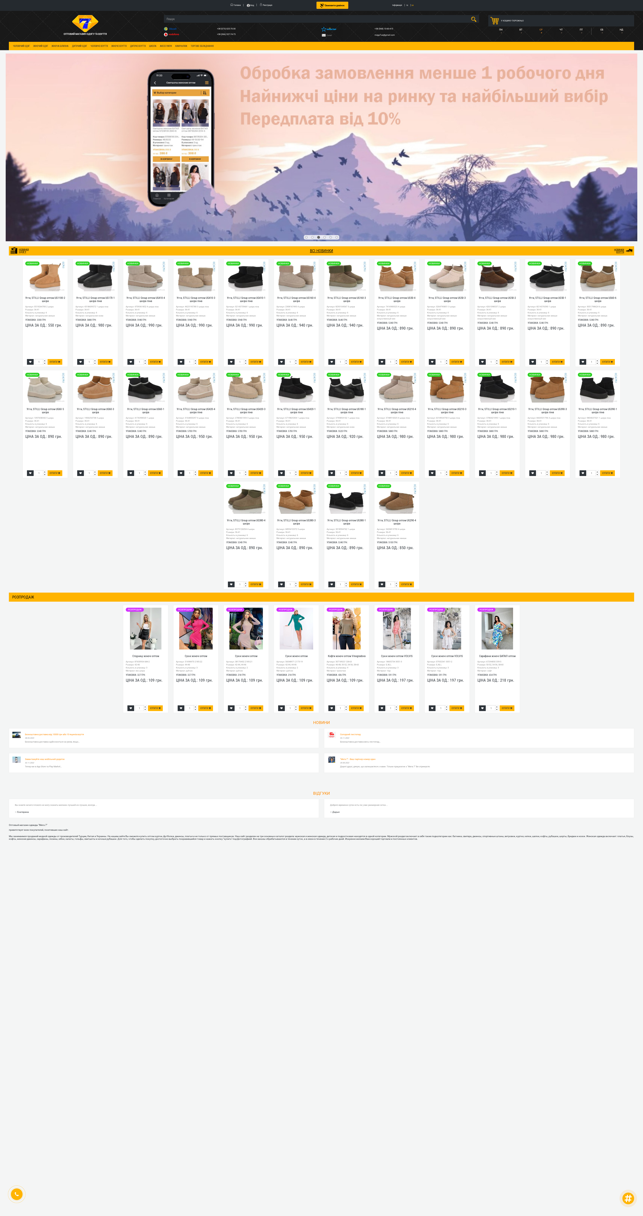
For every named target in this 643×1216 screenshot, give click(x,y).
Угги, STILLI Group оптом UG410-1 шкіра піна (246, 111)
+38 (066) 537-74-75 (226, 34)
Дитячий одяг (79, 46)
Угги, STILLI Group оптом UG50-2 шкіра (497, 111)
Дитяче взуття (138, 46)
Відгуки (321, 605)
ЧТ (561, 29)
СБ (601, 29)
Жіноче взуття (119, 46)
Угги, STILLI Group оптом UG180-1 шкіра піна (346, 223)
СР (541, 29)
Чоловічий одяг (21, 46)
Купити (54, 174)
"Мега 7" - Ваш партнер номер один (358, 571)
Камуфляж (181, 46)
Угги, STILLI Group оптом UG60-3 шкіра (95, 223)
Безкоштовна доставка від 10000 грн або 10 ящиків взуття (54, 546)
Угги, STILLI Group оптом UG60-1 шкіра (145, 223)
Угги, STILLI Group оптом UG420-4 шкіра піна (196, 223)
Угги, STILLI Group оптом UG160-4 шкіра (296, 111)
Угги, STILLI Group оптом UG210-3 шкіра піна (447, 223)
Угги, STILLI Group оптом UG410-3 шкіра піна (196, 111)
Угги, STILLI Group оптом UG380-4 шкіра (246, 334)
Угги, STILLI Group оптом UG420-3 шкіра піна (246, 223)
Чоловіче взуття (99, 46)
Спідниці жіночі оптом (145, 468)
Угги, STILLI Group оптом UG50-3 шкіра (447, 111)
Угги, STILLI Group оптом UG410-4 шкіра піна (145, 111)
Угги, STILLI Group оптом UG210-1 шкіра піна (497, 223)
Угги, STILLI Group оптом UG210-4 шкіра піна (397, 223)
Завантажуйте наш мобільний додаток (45, 571)
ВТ (520, 29)
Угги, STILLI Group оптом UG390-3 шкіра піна (547, 223)
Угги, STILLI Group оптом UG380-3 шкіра (296, 334)
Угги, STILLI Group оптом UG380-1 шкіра (346, 334)
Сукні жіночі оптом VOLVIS (397, 468)
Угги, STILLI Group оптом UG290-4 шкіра (397, 334)
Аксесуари (166, 46)
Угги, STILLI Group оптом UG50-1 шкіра (547, 111)
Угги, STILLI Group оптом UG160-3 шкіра (346, 111)
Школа (152, 46)
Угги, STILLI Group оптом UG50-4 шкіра (396, 111)
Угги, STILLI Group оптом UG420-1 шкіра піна (296, 223)
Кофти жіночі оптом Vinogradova (347, 468)
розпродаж (23, 409)
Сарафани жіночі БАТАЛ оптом (497, 468)
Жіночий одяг (40, 46)
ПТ (581, 29)
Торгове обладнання (202, 46)
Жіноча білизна (60, 46)
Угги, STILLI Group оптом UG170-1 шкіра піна (95, 111)
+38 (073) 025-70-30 (226, 29)
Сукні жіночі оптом (196, 468)
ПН (501, 29)
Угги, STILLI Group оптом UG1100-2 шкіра (45, 111)
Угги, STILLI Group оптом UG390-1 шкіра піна (598, 223)
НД (621, 29)
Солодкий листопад (350, 546)
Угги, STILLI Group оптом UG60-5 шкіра (45, 223)
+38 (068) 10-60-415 (384, 29)
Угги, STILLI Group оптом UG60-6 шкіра (597, 111)
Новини (321, 535)
